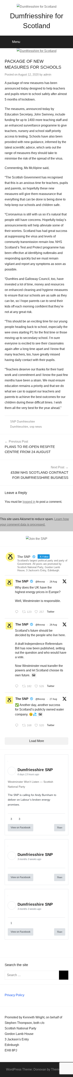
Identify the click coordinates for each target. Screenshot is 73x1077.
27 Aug (53, 699)
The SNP (21, 581)
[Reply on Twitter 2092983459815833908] (17, 726)
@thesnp (40, 581)
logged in (29, 501)
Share (59, 827)
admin (47, 74)
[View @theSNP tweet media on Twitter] (33, 675)
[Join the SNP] (36, 538)
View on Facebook (20, 827)
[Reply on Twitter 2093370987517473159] (17, 612)
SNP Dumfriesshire (22, 421)
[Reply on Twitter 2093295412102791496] (17, 686)
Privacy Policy (14, 995)
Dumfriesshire (19, 426)
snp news (36, 426)
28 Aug (53, 581)
